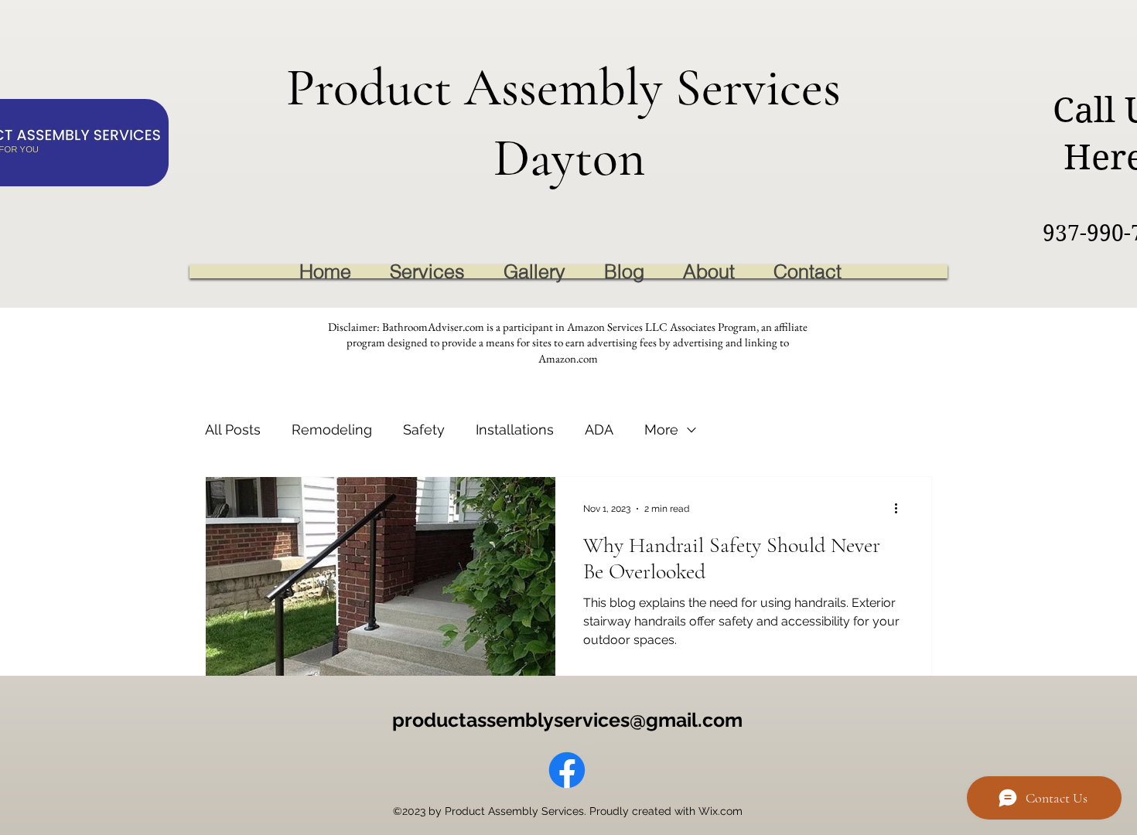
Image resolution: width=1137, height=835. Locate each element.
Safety (424, 429)
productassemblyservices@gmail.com (567, 719)
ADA (599, 429)
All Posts (233, 429)
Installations (515, 429)
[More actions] (901, 508)
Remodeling (332, 429)
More (661, 429)
